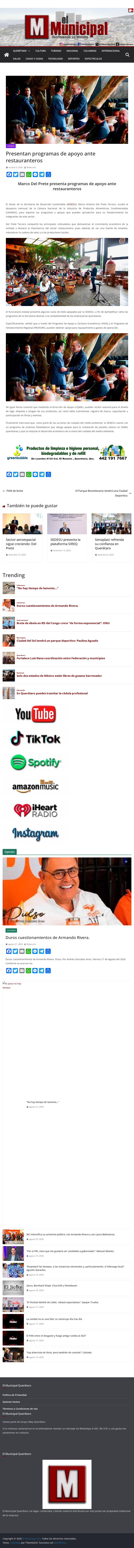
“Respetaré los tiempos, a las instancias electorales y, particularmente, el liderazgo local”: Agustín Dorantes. (75, 1268)
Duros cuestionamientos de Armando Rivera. (48, 937)
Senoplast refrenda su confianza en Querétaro (109, 543)
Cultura (40, 50)
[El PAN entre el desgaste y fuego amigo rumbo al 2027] (13, 1338)
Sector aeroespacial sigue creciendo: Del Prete (21, 543)
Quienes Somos (11, 1401)
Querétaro (20, 50)
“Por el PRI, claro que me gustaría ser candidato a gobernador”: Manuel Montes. (70, 1251)
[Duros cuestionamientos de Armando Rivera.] (67, 891)
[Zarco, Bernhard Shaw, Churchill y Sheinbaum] (13, 1288)
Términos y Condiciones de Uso (20, 1408)
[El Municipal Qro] (67, 10)
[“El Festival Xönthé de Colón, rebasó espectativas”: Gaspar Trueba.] (13, 1304)
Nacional (72, 50)
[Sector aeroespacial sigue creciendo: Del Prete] (22, 516)
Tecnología (55, 58)
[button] (28, 51)
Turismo (56, 50)
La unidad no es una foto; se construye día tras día (54, 1319)
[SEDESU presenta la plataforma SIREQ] (67, 516)
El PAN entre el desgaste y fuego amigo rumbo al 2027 (56, 1335)
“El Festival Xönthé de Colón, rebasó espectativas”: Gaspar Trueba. (62, 1302)
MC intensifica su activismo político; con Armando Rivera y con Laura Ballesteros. (70, 1234)
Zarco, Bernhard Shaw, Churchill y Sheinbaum (51, 1285)
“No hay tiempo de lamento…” (42, 1102)
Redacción (31, 167)
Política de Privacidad (15, 1394)
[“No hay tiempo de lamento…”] (13, 1104)
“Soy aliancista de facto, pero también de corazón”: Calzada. (59, 1352)
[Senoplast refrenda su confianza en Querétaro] (111, 516)
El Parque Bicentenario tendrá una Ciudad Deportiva (101, 493)
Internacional (111, 50)
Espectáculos (93, 58)
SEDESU (71, 204)
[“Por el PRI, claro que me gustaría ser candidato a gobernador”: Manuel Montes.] (13, 1253)
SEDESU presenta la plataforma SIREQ (65, 541)
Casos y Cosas (34, 58)
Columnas (90, 50)
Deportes (74, 58)
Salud (16, 58)
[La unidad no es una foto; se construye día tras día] (13, 1321)
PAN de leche (15, 491)
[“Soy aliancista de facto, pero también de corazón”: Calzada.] (13, 1354)
